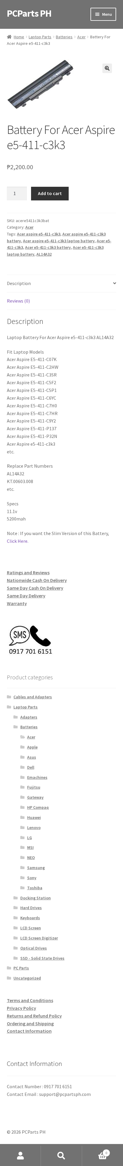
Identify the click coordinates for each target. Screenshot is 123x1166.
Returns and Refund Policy (34, 1016)
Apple (32, 747)
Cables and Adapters (32, 697)
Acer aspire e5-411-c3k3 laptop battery (59, 240)
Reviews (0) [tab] (18, 301)
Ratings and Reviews (28, 572)
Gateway (35, 797)
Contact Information (29, 1031)
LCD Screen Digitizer (39, 938)
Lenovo (34, 827)
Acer (81, 36)
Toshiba (34, 887)
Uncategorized (27, 978)
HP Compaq (38, 807)
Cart (94, 1150)
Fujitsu (33, 787)
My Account (20, 1156)
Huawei (34, 817)
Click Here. (17, 541)
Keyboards (30, 917)
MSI (30, 847)
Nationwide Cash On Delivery (37, 580)
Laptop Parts (40, 36)
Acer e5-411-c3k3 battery (48, 247)
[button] (107, 68)
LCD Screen (30, 928)
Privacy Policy (21, 1008)
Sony (31, 877)
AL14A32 (44, 254)
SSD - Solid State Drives (42, 958)
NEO (31, 857)
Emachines (37, 777)
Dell (30, 767)
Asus (31, 757)
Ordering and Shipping (30, 1023)
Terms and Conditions (30, 1000)
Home (19, 36)
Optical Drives (33, 948)
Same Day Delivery (26, 596)
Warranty (17, 603)
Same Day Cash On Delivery (35, 588)
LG (29, 837)
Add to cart (50, 193)
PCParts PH (29, 13)
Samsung (36, 867)
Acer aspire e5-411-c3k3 (38, 234)
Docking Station (35, 898)
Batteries (64, 36)
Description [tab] (19, 283)
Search (61, 1156)
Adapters (28, 717)
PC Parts (21, 968)
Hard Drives (31, 907)
